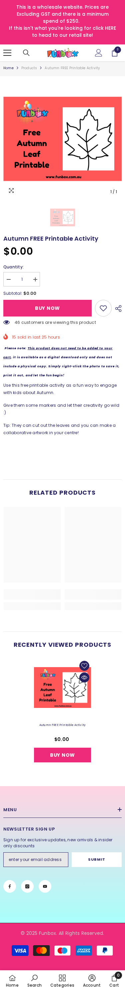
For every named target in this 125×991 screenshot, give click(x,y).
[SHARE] (117, 308)
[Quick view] (84, 677)
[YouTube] (45, 886)
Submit (96, 859)
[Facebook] (9, 886)
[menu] (7, 53)
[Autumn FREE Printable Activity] (62, 687)
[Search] (26, 53)
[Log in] (98, 52)
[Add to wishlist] (84, 666)
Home (8, 68)
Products (29, 68)
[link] (103, 308)
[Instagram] (27, 886)
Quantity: (13, 267)
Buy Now (47, 308)
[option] (62, 139)
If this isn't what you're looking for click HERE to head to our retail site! (62, 31)
